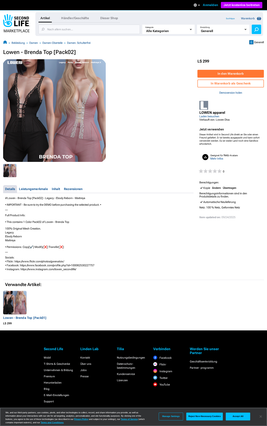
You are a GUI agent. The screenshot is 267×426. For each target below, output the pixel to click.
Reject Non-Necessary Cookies (204, 416)
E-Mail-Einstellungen (56, 395)
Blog (46, 388)
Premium (49, 376)
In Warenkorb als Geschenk (231, 83)
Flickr (162, 364)
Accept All (238, 416)
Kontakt (85, 357)
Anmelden (210, 5)
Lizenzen (122, 380)
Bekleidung (18, 42)
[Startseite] (5, 42)
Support (49, 401)
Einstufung (205, 27)
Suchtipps (230, 18)
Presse (84, 376)
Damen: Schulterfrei (78, 42)
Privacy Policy (81, 419)
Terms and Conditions (52, 422)
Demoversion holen (230, 92)
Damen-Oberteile (52, 42)
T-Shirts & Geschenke (57, 363)
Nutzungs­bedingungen (131, 357)
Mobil (47, 357)
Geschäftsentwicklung (203, 361)
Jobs (83, 370)
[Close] (260, 416)
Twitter (163, 377)
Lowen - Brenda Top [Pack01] (24, 318)
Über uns (85, 363)
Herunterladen (53, 382)
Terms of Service (129, 419)
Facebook (165, 357)
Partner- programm (202, 367)
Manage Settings (171, 416)
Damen (33, 42)
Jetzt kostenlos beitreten (242, 5)
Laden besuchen (209, 116)
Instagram (165, 371)
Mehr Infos (216, 158)
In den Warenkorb (231, 73)
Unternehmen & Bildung (58, 370)
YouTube (164, 384)
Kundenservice (126, 374)
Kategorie (149, 27)
